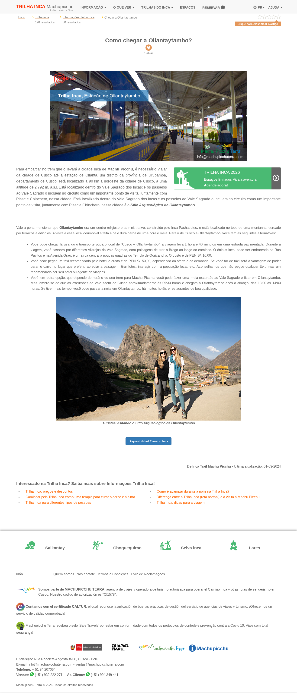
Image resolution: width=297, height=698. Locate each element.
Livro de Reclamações (148, 574)
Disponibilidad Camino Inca (148, 441)
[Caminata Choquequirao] (115, 548)
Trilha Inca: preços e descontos (49, 491)
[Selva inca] (182, 548)
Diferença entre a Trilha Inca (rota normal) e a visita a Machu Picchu (208, 497)
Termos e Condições (113, 574)
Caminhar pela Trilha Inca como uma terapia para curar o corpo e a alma (80, 497)
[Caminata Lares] (250, 548)
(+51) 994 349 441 (104, 675)
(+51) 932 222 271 (48, 675)
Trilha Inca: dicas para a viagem (181, 502)
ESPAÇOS (187, 7)
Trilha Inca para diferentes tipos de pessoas (58, 502)
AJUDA (274, 7)
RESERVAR (211, 7)
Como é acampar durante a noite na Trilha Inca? (193, 491)
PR (260, 7)
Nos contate (86, 574)
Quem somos (63, 574)
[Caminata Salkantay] (47, 548)
